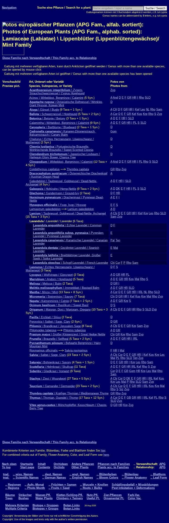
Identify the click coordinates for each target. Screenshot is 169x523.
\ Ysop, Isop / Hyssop (57, 205)
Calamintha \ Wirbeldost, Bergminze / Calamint (59, 122)
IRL (140, 292)
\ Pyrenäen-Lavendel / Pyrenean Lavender (68, 234)
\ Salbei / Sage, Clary (47, 355)
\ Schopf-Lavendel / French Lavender (70, 262)
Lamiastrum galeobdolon (45, 209)
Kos (139, 113)
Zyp (112, 90)
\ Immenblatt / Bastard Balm (64, 287)
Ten (118, 240)
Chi (115, 213)
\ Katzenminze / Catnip (49, 301)
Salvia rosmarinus (76, 350)
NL (147, 109)
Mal (115, 247)
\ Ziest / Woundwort (47, 378)
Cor (115, 113)
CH (115, 109)
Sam (159, 109)
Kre (145, 113)
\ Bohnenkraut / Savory (50, 362)
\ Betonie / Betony (47, 118)
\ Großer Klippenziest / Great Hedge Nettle (67, 334)
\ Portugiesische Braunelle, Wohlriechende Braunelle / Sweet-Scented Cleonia (61, 148)
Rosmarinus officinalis (43, 350)
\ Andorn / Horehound (50, 279)
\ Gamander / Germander (52, 386)
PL (135, 122)
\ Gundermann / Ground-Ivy (54, 193)
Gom (113, 131)
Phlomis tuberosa (74, 330)
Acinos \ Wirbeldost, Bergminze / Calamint (56, 97)
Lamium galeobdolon (81, 209)
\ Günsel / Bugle (44, 109)
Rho (141, 97)
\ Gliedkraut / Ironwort (49, 371)
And (115, 97)
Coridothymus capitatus (44, 169)
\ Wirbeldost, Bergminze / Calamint (61, 161)
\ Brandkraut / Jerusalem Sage (55, 326)
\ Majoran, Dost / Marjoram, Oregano (60, 309)
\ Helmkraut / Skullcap (51, 366)
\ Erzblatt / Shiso (45, 317)
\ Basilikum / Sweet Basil (58, 305)
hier (103, 450)
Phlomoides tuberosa (42, 330)
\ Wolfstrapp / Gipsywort (51, 274)
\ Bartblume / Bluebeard (52, 127)
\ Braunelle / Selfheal (48, 338)
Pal (112, 240)
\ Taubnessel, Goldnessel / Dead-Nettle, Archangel (67, 213)
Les (142, 109)
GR (129, 97)
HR (134, 97)
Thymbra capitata (78, 169)
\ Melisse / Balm (45, 283)
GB (129, 397)
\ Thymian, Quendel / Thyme (53, 397)
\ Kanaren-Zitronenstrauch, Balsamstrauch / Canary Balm (62, 133)
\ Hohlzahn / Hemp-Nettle (52, 188)
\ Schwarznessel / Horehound (53, 114)
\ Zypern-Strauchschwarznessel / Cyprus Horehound (56, 91)
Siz (121, 389)
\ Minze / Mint (43, 292)
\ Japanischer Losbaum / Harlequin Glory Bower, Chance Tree (64, 155)
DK (118, 188)
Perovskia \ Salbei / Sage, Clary (49, 321)
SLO (148, 97)
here (106, 454)
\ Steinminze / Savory (51, 296)
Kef (137, 109)
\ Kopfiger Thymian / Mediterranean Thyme (68, 393)
